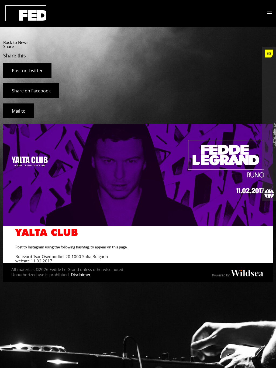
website (22, 260)
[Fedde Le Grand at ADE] (269, 54)
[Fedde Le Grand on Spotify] (269, 138)
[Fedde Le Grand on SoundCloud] (269, 124)
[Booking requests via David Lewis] (269, 194)
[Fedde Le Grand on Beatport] (269, 152)
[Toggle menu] (268, 13)
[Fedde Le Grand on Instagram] (269, 96)
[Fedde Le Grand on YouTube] (269, 110)
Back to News (15, 42)
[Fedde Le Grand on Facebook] (269, 68)
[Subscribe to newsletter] (269, 180)
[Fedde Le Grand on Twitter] (269, 82)
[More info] (269, 166)
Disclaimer (81, 274)
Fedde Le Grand (25, 13)
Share (8, 46)
